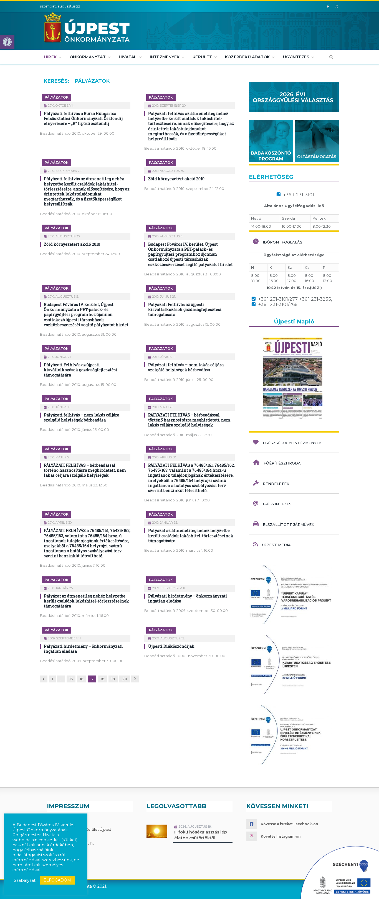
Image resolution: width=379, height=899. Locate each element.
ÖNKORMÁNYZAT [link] (88, 56)
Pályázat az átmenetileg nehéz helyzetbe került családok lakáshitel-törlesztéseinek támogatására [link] (190, 535)
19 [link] (113, 679)
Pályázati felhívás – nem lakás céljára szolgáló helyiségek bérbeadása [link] (186, 367)
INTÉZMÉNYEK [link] (165, 56)
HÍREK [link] (50, 56)
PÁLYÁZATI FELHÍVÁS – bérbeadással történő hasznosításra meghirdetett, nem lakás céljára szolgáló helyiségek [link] (189, 420)
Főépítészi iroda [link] (282, 463)
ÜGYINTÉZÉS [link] (296, 56)
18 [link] (102, 679)
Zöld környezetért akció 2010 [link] (176, 178)
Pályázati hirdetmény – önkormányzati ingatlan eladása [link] (187, 598)
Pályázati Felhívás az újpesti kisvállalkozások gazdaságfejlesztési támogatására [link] (185, 309)
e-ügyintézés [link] (277, 504)
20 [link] (124, 679)
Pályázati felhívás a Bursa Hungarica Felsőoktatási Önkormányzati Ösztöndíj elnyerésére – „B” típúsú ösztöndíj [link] (83, 118)
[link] (7, 42)
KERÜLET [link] (202, 56)
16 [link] (82, 679)
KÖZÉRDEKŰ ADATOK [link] (247, 56)
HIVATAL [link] (128, 56)
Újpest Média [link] (276, 545)
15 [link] (71, 679)
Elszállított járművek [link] (288, 524)
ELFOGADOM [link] (57, 880)
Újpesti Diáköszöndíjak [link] (171, 646)
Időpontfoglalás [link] (282, 242)
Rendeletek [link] (276, 483)
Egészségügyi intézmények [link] (292, 443)
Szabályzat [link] (25, 880)
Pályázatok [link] (57, 97)
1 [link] (52, 679)
